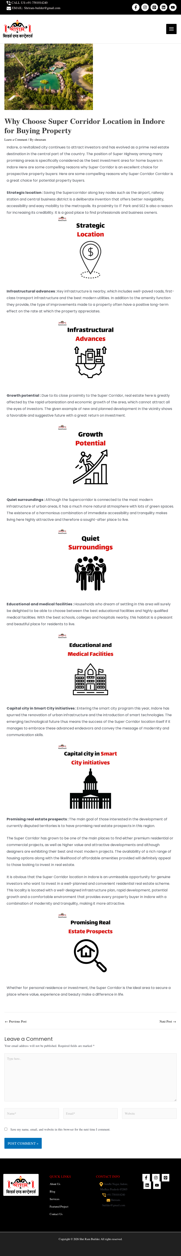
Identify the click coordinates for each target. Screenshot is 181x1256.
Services (54, 1199)
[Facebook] (136, 7)
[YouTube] (173, 7)
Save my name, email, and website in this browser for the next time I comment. (60, 1129)
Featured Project (59, 1206)
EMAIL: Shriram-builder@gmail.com (35, 8)
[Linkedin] (163, 7)
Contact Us (56, 1214)
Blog (52, 1191)
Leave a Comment (15, 139)
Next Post (168, 1021)
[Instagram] (145, 7)
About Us (55, 1184)
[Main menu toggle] (171, 29)
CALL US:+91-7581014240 (29, 2)
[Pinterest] (154, 7)
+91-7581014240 (116, 1194)
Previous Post (15, 1021)
